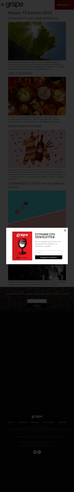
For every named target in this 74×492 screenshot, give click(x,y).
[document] (37, 246)
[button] (65, 230)
